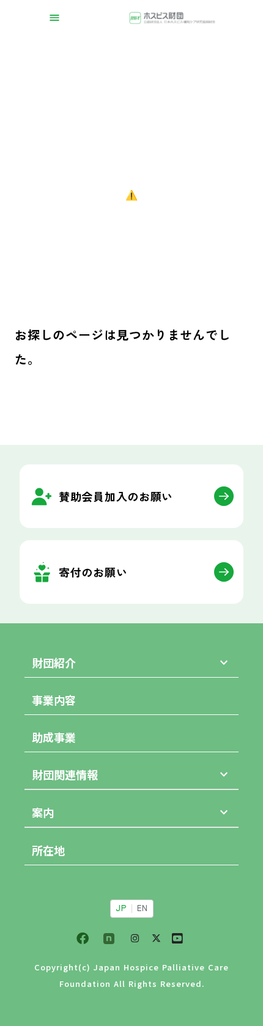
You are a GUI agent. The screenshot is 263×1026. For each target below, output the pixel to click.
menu (54, 18)
